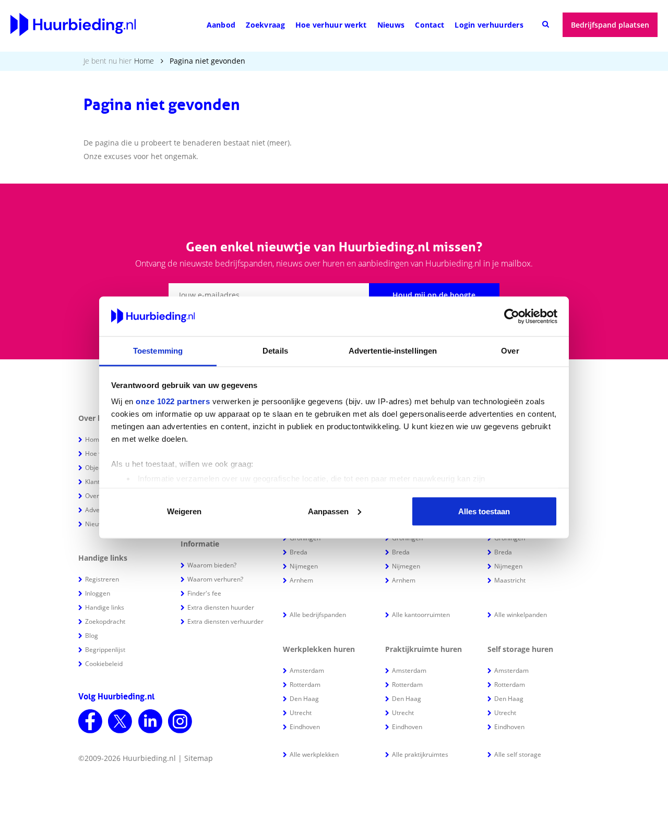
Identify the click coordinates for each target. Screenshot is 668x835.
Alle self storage (517, 754)
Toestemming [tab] (158, 350)
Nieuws (391, 25)
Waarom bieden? (211, 565)
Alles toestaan (484, 510)
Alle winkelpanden (520, 614)
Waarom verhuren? (215, 579)
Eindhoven (305, 726)
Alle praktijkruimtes (420, 754)
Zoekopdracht (105, 621)
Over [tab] (510, 350)
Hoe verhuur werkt (331, 25)
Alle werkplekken (314, 754)
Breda (298, 552)
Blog (91, 635)
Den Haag (304, 698)
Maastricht (510, 580)
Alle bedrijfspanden (318, 614)
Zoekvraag (265, 25)
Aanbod (221, 25)
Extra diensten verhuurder (225, 621)
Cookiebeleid (104, 663)
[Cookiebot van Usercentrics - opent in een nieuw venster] (511, 316)
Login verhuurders (489, 25)
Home (144, 61)
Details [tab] (275, 350)
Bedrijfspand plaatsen (610, 25)
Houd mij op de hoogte (433, 295)
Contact (429, 25)
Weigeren (184, 510)
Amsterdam (307, 670)
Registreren (102, 579)
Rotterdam (305, 684)
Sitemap (198, 758)
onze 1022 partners (173, 401)
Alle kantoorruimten (421, 614)
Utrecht (301, 712)
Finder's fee (204, 593)
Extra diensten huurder (220, 607)
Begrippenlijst (105, 649)
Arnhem (301, 580)
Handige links (104, 607)
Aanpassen (328, 510)
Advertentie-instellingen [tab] (393, 350)
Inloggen (97, 593)
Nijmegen (304, 566)
